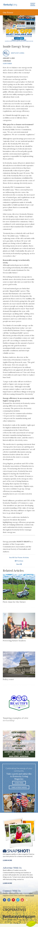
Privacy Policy (12, 919)
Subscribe (19, 783)
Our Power (7, 63)
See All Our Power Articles (19, 557)
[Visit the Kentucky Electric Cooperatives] (14, 908)
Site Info (19, 919)
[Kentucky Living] (10, 5)
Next (18, 564)
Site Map (25, 919)
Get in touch (29, 895)
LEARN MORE (7, 883)
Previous (19, 561)
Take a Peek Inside (19, 787)
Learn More (7, 860)
